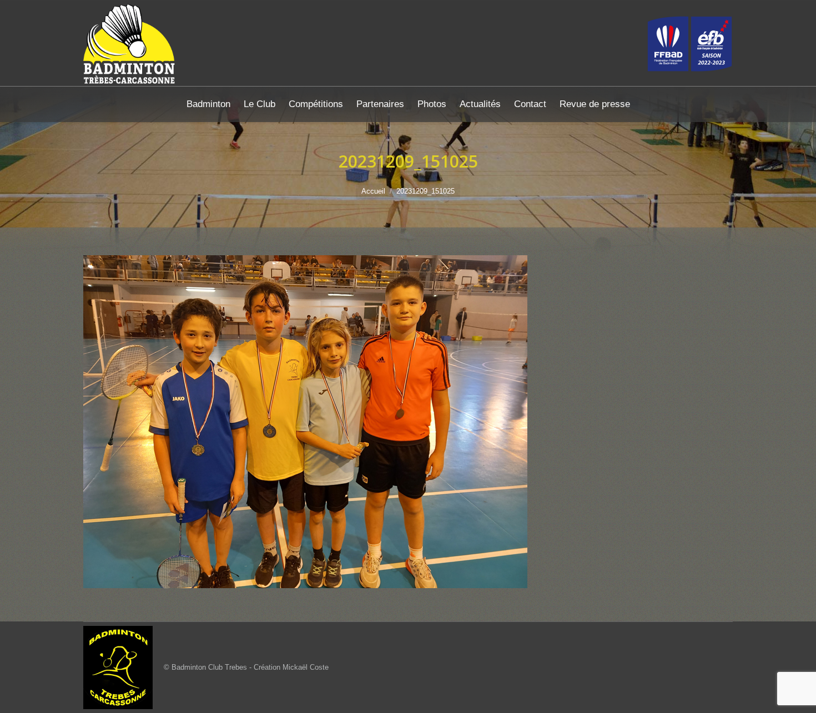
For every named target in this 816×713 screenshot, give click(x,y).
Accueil (373, 191)
